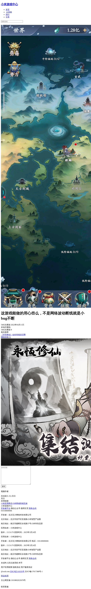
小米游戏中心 (9, 4)
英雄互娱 (23, 503)
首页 (7, 10)
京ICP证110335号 (17, 571)
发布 (3, 486)
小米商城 (16, 503)
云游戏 (9, 12)
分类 (7, 17)
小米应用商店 (6, 503)
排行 (7, 15)
